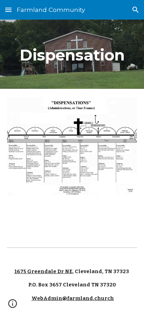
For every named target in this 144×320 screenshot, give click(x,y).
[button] (8, 9)
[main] (72, 54)
